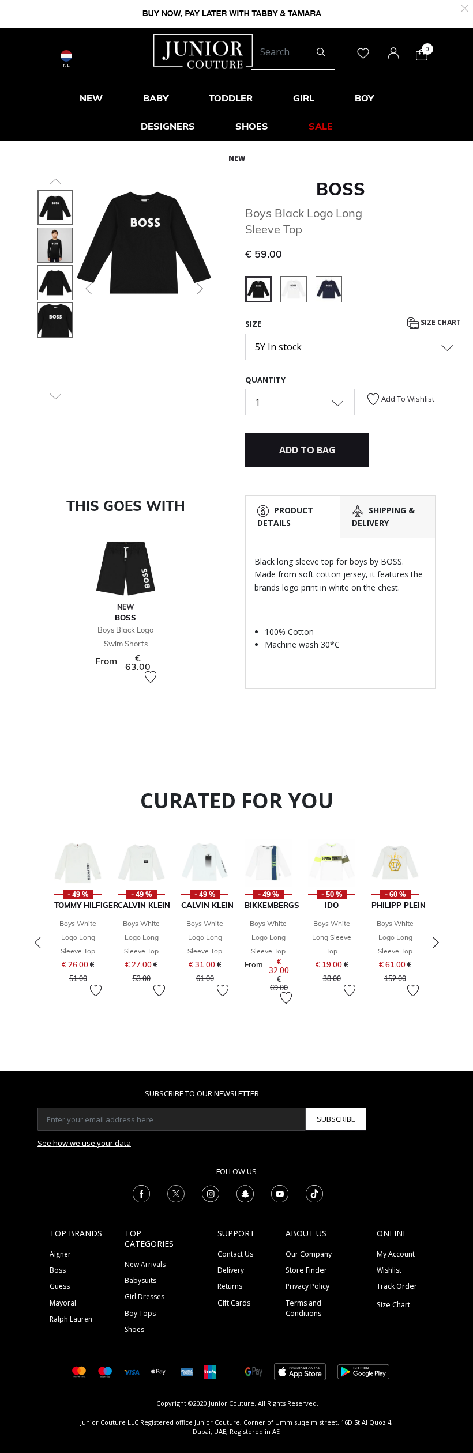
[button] (87, 288)
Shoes (134, 1329)
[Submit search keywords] (321, 52)
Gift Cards (233, 1303)
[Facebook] (141, 1192)
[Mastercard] (79, 1371)
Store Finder (306, 1270)
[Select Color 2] (298, 291)
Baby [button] (155, 98)
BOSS (340, 189)
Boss (58, 1270)
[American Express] (187, 1371)
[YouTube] (279, 1192)
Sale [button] (321, 126)
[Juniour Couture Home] (203, 50)
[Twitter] (176, 1192)
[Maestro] (105, 1371)
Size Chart (440, 322)
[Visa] (131, 1371)
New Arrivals (145, 1264)
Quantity (265, 379)
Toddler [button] (231, 98)
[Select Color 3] (329, 291)
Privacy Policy (307, 1286)
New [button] (91, 98)
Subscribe (336, 1119)
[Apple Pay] (158, 1371)
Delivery (230, 1270)
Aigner (60, 1254)
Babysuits (140, 1280)
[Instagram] (210, 1192)
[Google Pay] (253, 1371)
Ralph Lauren (71, 1319)
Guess (60, 1286)
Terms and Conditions (303, 1308)
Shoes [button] (251, 126)
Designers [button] (168, 126)
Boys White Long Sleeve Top (331, 937)
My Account (396, 1254)
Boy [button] (364, 98)
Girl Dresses (144, 1296)
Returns (229, 1286)
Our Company (309, 1254)
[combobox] (293, 52)
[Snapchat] (245, 1192)
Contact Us (235, 1254)
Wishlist (389, 1270)
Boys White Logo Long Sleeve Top (77, 937)
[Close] (464, 7)
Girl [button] (303, 98)
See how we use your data (84, 1143)
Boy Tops (140, 1313)
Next (435, 942)
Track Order (397, 1286)
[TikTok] (314, 1192)
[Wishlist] (150, 677)
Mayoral (63, 1303)
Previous (37, 942)
